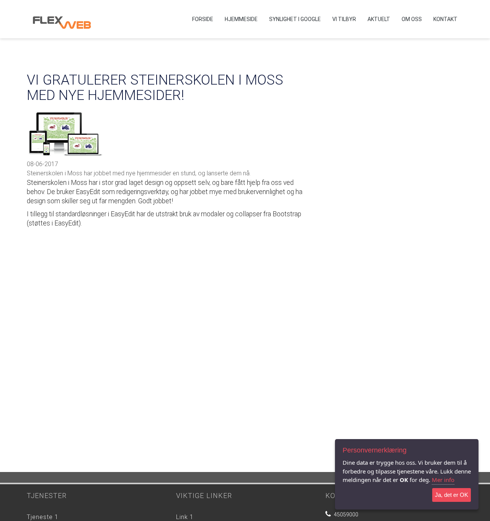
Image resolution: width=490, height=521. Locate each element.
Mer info (443, 479)
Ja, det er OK (451, 495)
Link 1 (185, 517)
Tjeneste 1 (43, 517)
